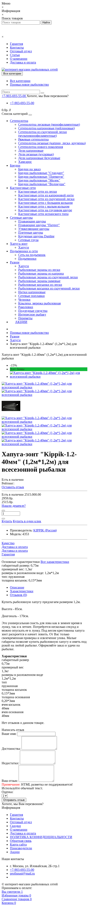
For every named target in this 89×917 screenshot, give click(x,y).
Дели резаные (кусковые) (36, 154)
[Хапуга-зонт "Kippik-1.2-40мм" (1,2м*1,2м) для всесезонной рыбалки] (48, 376)
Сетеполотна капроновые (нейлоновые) (46, 128)
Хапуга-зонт (19, 243)
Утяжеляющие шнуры (33, 229)
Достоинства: (11, 748)
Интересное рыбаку (32, 314)
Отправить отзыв (14, 800)
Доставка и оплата (23, 62)
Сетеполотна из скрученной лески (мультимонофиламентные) (42, 133)
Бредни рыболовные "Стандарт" (41, 173)
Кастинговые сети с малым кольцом (43, 206)
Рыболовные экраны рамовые (39, 281)
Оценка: (7, 792)
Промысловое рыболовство (29, 84)
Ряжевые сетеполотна (33, 139)
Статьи (15, 55)
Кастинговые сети (23, 188)
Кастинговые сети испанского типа (43, 214)
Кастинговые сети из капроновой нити (46, 195)
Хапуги (23, 247)
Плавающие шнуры (32, 221)
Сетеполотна (19, 121)
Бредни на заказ (29, 169)
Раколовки (25, 307)
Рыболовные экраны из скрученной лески (48, 277)
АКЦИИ (21, 322)
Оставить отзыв (13, 487)
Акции (15, 852)
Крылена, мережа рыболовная (39, 303)
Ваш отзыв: (10, 780)
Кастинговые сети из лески (37, 191)
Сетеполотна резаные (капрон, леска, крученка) (52, 143)
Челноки (24, 299)
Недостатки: (10, 763)
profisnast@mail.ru (22, 873)
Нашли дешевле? (14, 505)
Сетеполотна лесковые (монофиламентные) (49, 124)
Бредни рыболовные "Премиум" (41, 176)
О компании (18, 58)
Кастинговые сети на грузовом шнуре (45, 210)
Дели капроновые (30, 150)
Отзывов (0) (18, 595)
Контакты (17, 47)
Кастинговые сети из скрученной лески (46, 199)
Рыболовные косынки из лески (40, 284)
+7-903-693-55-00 (22, 103)
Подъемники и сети (24, 251)
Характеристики (21, 591)
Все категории (20, 81)
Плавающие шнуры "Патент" (39, 225)
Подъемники (27, 258)
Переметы (25, 318)
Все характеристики (55, 562)
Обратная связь (20, 840)
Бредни (15, 165)
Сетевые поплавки (31, 296)
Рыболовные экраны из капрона (41, 273)
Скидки (15, 826)
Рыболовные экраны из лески (39, 270)
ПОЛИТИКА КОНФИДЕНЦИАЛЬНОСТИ (41, 837)
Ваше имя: (9, 734)
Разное (14, 262)
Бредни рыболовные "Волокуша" (41, 184)
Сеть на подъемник (32, 255)
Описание (17, 587)
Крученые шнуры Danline (36, 236)
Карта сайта (18, 844)
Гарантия (16, 44)
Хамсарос (25, 161)
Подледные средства (32, 310)
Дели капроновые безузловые (39, 158)
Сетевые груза (28, 240)
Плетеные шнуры (30, 232)
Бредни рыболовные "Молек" (39, 180)
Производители (21, 848)
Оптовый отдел (21, 51)
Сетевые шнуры (21, 217)
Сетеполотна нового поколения (40, 147)
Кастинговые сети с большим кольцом (45, 202)
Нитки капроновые (32, 292)
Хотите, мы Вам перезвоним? (48, 96)
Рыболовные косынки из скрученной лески (49, 288)
